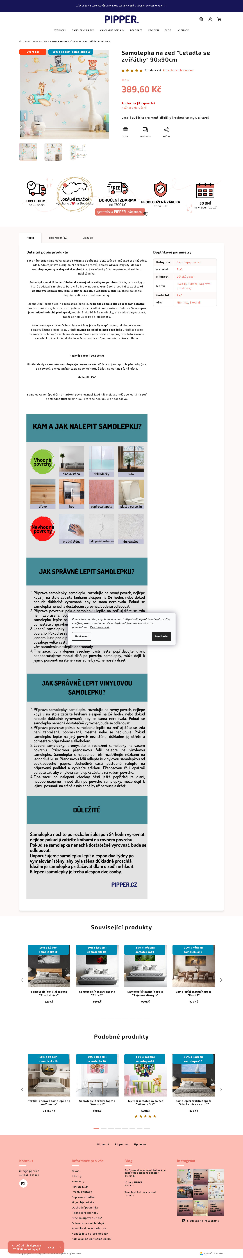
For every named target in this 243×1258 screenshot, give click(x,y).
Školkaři (195, 303)
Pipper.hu (121, 1144)
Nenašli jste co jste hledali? (90, 1234)
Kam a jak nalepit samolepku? (91, 1239)
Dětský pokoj (186, 277)
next (221, 980)
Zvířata (193, 284)
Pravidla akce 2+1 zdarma (89, 1228)
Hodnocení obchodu (85, 1213)
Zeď (179, 295)
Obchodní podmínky (85, 1208)
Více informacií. (99, 627)
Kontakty (78, 1181)
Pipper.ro (140, 1144)
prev (22, 980)
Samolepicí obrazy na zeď (140, 1192)
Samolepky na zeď (189, 262)
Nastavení (81, 636)
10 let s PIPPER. (133, 1182)
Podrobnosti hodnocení (178, 70)
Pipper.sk (103, 1144)
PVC (179, 269)
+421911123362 (29, 1175)
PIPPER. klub (80, 1187)
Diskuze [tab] (88, 238)
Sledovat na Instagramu (203, 1221)
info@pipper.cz (29, 1171)
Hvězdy (181, 284)
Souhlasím (162, 636)
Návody (77, 1176)
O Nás (75, 1171)
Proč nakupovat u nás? (87, 1218)
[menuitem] (60, 30)
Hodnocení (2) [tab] (58, 238)
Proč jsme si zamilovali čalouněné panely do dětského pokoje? (145, 1171)
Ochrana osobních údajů (88, 1223)
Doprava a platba (83, 1197)
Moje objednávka (83, 1202)
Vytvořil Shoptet (214, 1253)
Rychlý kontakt (82, 1192)
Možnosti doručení (134, 108)
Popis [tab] (30, 238)
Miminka (183, 303)
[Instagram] (23, 1183)
